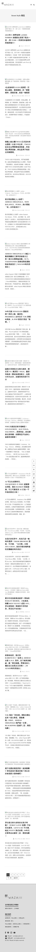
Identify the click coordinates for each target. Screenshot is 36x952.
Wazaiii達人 (14, 918)
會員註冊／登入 (9, 921)
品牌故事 (7, 918)
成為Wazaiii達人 (17, 924)
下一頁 (9, 878)
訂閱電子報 (16, 927)
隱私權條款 (8, 927)
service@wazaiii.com (19, 938)
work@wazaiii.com (18, 936)
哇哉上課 (21, 918)
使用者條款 (26, 924)
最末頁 (16, 878)
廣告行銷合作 (8, 908)
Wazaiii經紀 (8, 924)
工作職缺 (16, 908)
